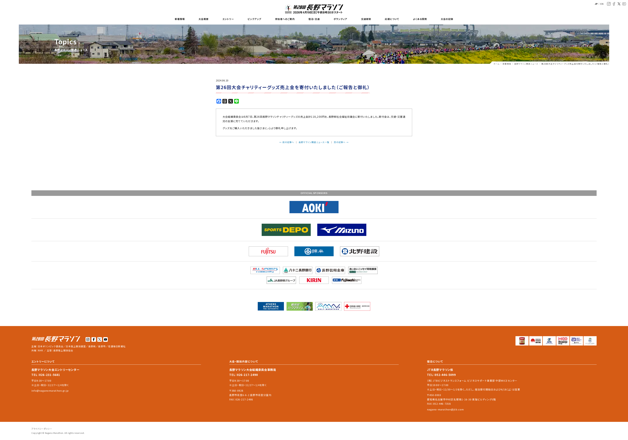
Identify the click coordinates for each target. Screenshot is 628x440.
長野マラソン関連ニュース (526, 63)
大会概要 (204, 19)
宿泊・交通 (314, 19)
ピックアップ (254, 19)
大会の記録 (447, 19)
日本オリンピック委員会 (50, 346)
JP (596, 4)
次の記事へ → (341, 142)
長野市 (102, 346)
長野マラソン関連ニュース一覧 (314, 142)
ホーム (496, 63)
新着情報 (180, 19)
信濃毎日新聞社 (117, 346)
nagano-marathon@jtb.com (445, 409)
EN (602, 4)
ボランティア (340, 19)
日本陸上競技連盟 (76, 346)
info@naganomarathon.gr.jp (50, 390)
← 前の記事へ (286, 142)
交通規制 (366, 19)
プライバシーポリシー (41, 428)
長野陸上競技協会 (63, 350)
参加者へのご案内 (285, 19)
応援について (392, 19)
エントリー (228, 19)
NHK (40, 350)
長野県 (92, 346)
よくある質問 (420, 19)
